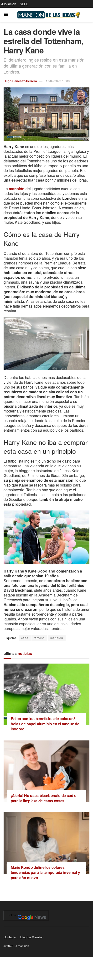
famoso (39, 638)
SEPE (24, 3)
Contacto (10, 937)
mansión (17, 188)
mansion (56, 638)
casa (24, 638)
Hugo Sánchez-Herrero (20, 81)
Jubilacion (8, 3)
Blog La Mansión (31, 937)
